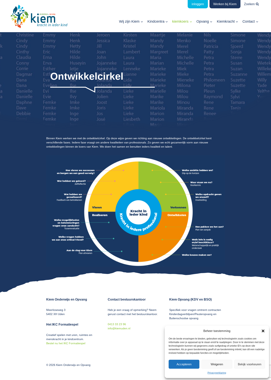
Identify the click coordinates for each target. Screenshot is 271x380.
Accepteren (184, 364)
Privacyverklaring (217, 372)
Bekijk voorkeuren (249, 364)
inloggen (198, 4)
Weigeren (217, 364)
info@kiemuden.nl (119, 328)
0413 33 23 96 (117, 324)
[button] (263, 331)
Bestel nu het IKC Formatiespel (65, 343)
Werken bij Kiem (224, 4)
